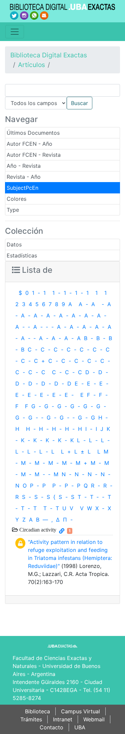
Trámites (31, 719)
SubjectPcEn (22, 187)
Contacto (51, 727)
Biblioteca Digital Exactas (48, 55)
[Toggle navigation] (14, 31)
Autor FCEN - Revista (34, 154)
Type (13, 209)
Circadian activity (37, 529)
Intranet (62, 719)
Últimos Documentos (33, 132)
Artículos (31, 65)
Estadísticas (22, 255)
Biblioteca (37, 711)
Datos (14, 244)
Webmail (94, 719)
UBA (79, 727)
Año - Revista (24, 165)
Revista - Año (24, 176)
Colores (16, 198)
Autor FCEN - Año (29, 143)
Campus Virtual (80, 711)
